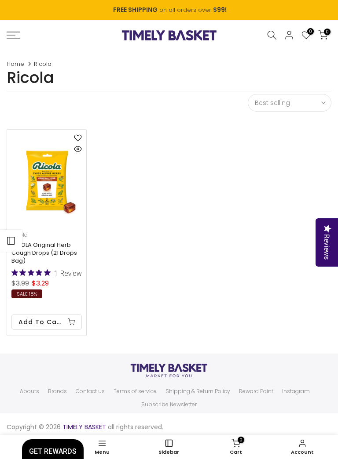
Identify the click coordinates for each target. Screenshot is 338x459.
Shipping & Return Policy (197, 391)
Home (15, 64)
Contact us (90, 391)
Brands (57, 391)
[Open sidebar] (11, 241)
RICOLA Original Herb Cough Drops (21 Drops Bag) (44, 253)
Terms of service (135, 391)
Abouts (29, 391)
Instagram (296, 391)
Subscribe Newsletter (169, 404)
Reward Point (256, 391)
